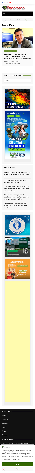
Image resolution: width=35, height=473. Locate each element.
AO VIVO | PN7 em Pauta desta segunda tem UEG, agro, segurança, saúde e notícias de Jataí (17, 174)
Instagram (5, 423)
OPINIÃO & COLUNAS (10, 51)
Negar (17, 469)
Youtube (4, 415)
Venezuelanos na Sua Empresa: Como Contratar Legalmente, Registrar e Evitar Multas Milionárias (17, 56)
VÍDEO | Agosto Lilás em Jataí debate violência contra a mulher (15, 181)
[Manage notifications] (3, 469)
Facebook (5, 419)
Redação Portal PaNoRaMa (12, 61)
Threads (4, 435)
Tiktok (4, 431)
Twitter (4, 427)
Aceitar (17, 464)
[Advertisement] (17, 341)
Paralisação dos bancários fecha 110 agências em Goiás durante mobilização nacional (16, 205)
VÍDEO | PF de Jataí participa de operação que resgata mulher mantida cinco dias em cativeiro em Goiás (16, 189)
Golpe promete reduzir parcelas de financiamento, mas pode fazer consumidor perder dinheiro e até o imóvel (16, 197)
